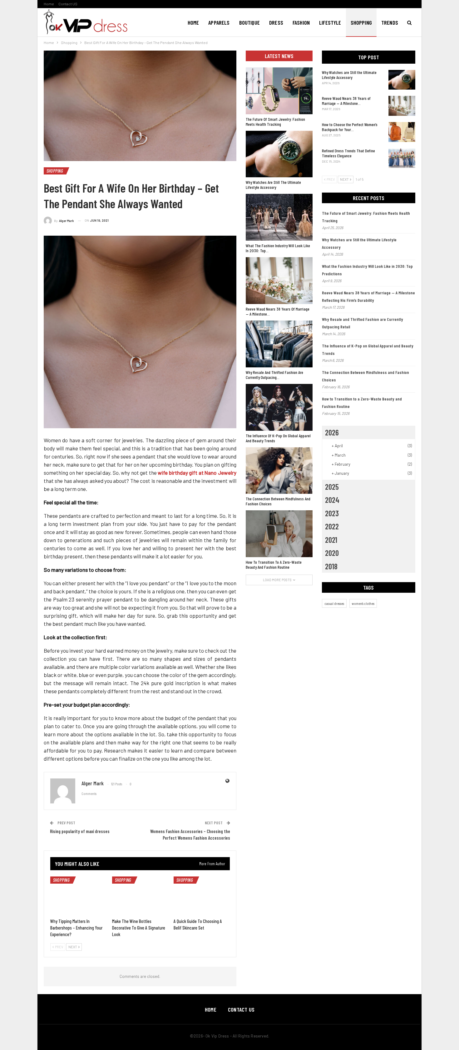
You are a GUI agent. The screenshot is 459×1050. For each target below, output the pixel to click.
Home (49, 4)
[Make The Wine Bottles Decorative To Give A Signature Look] (140, 896)
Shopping (361, 22)
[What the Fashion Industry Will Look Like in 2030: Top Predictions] (279, 217)
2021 (331, 539)
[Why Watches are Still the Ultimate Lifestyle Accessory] (401, 80)
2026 (332, 432)
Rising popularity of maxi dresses (80, 831)
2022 (332, 526)
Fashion (301, 22)
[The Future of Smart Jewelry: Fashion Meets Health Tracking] (279, 90)
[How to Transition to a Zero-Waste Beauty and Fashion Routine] (279, 533)
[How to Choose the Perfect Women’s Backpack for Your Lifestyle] (401, 132)
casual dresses (334, 603)
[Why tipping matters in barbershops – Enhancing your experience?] (78, 896)
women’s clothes (363, 603)
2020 (332, 552)
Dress (276, 22)
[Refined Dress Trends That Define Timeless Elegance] (401, 158)
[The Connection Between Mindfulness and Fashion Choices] (279, 470)
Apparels (219, 22)
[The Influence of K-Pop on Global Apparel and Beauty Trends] (279, 407)
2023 (332, 513)
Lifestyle (330, 22)
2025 (332, 486)
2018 (331, 566)
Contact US (67, 4)
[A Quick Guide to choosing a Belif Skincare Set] (202, 896)
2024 (332, 499)
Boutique (249, 22)
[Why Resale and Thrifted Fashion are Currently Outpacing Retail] (279, 344)
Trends (389, 22)
